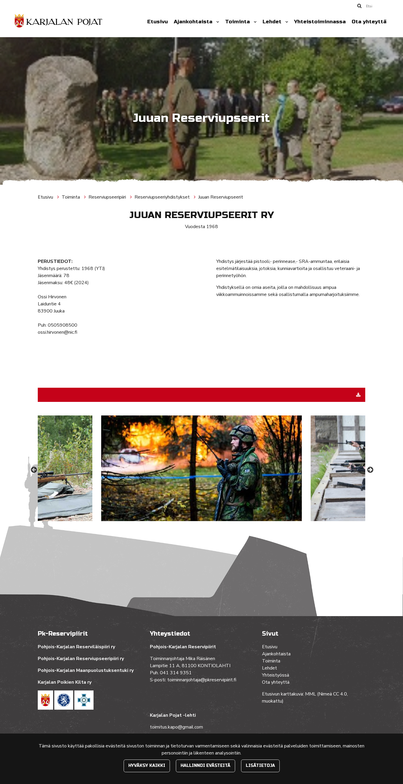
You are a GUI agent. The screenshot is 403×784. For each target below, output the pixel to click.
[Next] (370, 469)
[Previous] (33, 469)
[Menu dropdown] (216, 22)
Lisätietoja (260, 765)
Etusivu (157, 22)
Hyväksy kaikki (146, 765)
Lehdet (273, 22)
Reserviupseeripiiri (108, 197)
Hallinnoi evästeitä (205, 765)
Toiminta (238, 22)
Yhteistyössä (275, 675)
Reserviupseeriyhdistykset (163, 197)
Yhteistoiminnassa (320, 22)
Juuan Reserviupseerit (220, 197)
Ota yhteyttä (369, 22)
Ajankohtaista (194, 22)
